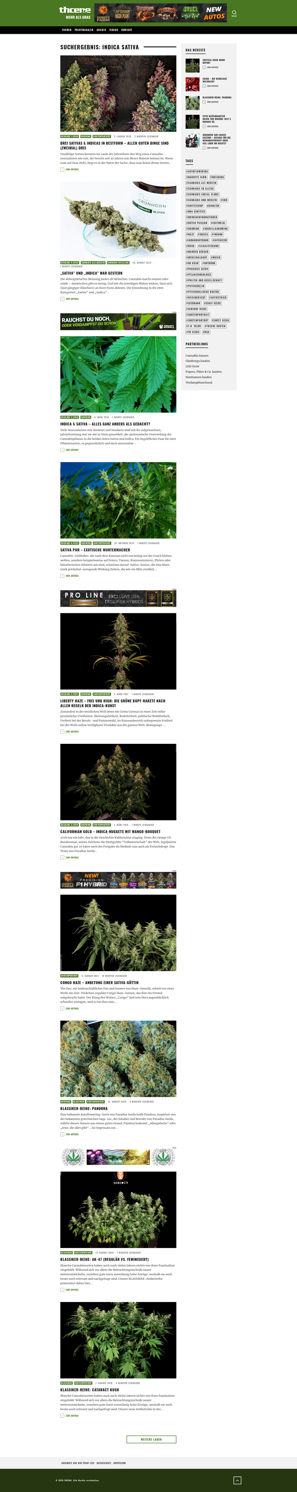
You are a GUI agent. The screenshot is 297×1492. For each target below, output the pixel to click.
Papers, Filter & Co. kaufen (204, 371)
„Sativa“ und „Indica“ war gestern (91, 273)
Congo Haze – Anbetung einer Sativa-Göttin (99, 982)
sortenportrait (199, 315)
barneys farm (197, 177)
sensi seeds (213, 303)
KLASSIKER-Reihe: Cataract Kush (89, 1389)
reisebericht (197, 297)
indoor (218, 234)
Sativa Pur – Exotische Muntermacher (95, 549)
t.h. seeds (194, 326)
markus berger (198, 252)
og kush (193, 263)
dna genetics (196, 211)
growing (193, 229)
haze (191, 234)
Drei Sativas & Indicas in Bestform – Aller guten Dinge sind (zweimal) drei (114, 145)
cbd (224, 200)
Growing (86, 136)
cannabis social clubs (203, 194)
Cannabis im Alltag (118, 262)
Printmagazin (84, 30)
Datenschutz (104, 1463)
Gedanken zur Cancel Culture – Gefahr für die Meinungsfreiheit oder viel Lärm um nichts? (217, 139)
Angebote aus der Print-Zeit (78, 1463)
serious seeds (197, 309)
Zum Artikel (72, 169)
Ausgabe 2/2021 (69, 694)
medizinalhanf (197, 257)
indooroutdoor (198, 240)
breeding (218, 177)
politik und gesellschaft (205, 280)
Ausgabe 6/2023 (70, 543)
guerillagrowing (216, 229)
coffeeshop (195, 206)
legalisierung (209, 246)
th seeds (193, 332)
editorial (219, 223)
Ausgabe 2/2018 (69, 417)
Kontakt (126, 30)
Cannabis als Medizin (93, 262)
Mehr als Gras (78, 17)
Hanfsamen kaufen (199, 377)
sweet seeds (221, 320)
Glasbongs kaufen (198, 361)
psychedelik (196, 286)
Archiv (101, 30)
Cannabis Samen (197, 355)
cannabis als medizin (202, 183)
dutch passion (197, 223)
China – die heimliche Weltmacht (215, 80)
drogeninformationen (202, 217)
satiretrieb (219, 297)
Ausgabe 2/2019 (69, 824)
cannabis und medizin (202, 200)
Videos (113, 30)
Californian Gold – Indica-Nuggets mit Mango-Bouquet (110, 831)
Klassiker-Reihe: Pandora (84, 1108)
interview (220, 240)
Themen (67, 30)
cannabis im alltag (201, 188)
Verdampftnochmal (199, 382)
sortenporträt (198, 320)
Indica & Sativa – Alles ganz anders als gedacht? (105, 424)
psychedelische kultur (203, 292)
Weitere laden (151, 1439)
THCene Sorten (216, 326)
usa (207, 332)
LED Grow (192, 366)
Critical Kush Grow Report (214, 61)
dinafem (214, 206)
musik (216, 257)
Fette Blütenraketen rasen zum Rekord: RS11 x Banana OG (217, 118)
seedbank (194, 303)
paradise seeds (198, 269)
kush (191, 246)
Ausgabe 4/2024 (70, 262)
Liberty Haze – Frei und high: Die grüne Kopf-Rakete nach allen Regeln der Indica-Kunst (113, 703)
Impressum (119, 1463)
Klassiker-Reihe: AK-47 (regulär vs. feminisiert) (104, 1259)
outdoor (209, 263)
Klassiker (78, 1101)
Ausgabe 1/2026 (69, 136)
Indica (204, 234)
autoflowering (198, 171)
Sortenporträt (101, 136)
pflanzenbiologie (199, 274)
